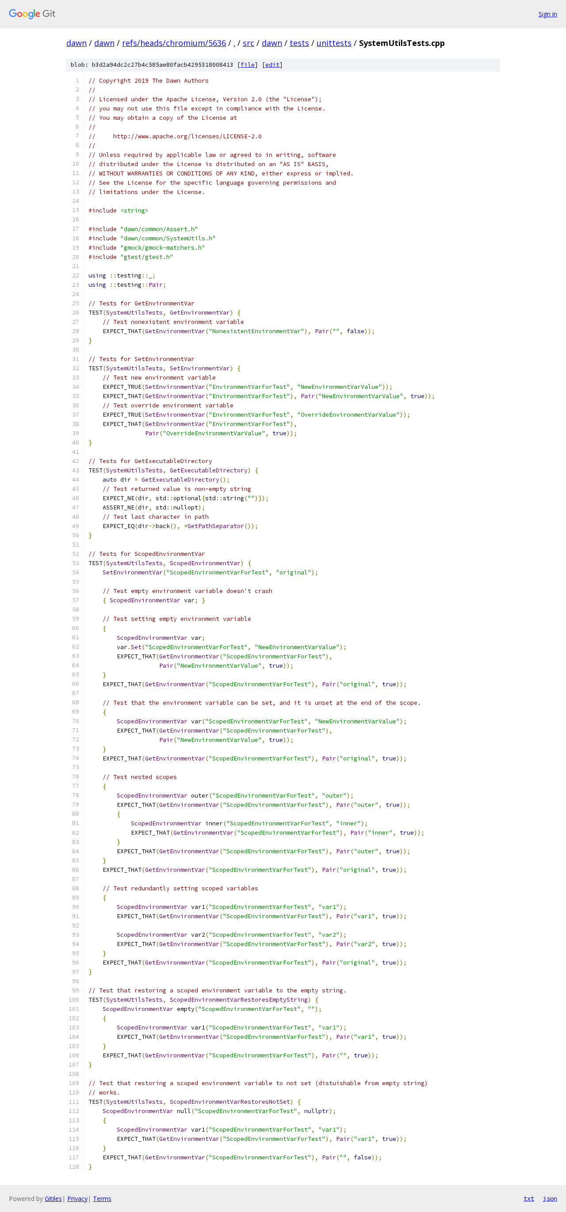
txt (529, 1198)
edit (272, 64)
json (550, 1198)
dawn (76, 43)
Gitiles (53, 1198)
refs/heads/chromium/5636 (174, 43)
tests (299, 43)
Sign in (548, 14)
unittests (334, 43)
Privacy (77, 1198)
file (248, 64)
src (248, 43)
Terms (102, 1198)
